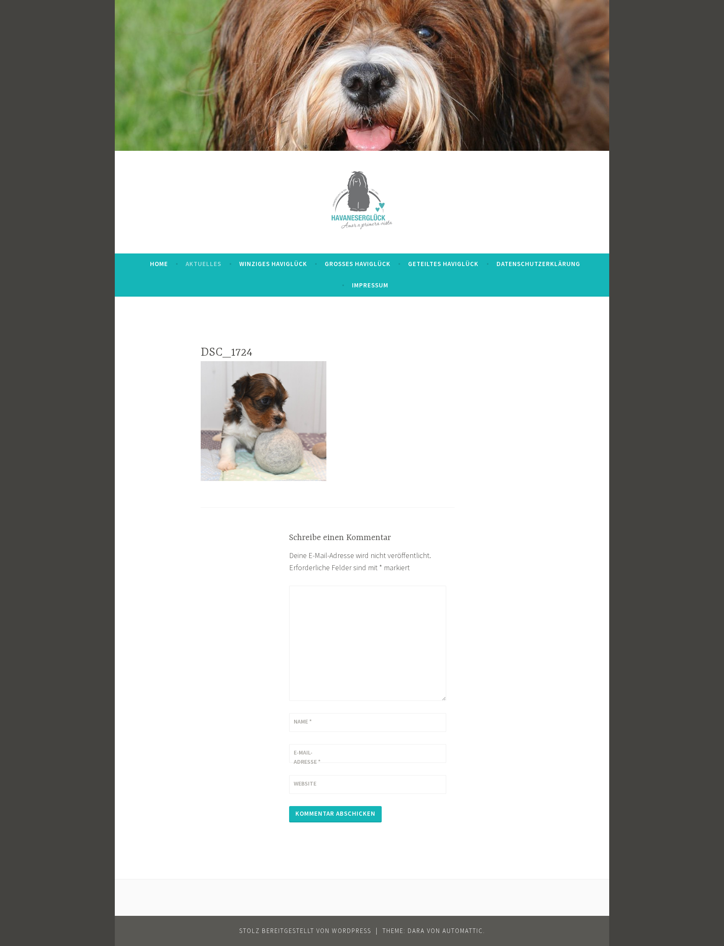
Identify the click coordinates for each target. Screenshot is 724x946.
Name (303, 721)
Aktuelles (203, 264)
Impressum (370, 285)
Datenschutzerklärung (538, 264)
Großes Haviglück (357, 264)
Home (159, 264)
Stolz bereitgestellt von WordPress (305, 931)
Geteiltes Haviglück (443, 264)
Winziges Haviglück (273, 264)
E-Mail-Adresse (307, 757)
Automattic (462, 931)
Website (305, 783)
